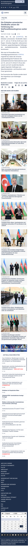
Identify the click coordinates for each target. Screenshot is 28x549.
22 (22, 526)
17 (4, 526)
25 (7, 528)
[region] (14, 407)
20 (15, 526)
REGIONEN (4, 471)
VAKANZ (3, 501)
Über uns (3, 495)
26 (11, 528)
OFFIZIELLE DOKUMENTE (7, 465)
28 (18, 528)
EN (5, 7)
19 (11, 526)
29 (22, 528)
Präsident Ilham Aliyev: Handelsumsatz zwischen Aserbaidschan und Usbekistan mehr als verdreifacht (13, 309)
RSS (2, 506)
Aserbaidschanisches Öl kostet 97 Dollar (13, 408)
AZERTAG (20, 37)
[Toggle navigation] (25, 12)
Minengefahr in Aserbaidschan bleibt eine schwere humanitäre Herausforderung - (13, 452)
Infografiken (5, 486)
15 (22, 524)
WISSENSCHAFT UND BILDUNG (9, 478)
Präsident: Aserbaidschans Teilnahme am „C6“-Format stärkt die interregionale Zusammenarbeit (13, 196)
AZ (1, 7)
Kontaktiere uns (6, 493)
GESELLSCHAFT (5, 473)
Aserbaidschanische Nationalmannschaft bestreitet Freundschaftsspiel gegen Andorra (13, 415)
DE (7, 7)
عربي (14, 7)
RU (3, 7)
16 (25, 524)
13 (15, 524)
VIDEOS (3, 488)
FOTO (2, 490)
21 (18, 526)
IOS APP (3, 510)
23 (25, 526)
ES (11, 7)
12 (11, 524)
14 (18, 524)
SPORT (2, 480)
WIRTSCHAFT (4, 469)
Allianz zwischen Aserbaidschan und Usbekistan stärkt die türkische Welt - (12, 384)
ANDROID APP (4, 508)
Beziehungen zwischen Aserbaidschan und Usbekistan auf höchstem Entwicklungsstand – (14, 367)
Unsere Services (6, 499)
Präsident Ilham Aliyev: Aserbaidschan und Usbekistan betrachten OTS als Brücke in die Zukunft (14, 224)
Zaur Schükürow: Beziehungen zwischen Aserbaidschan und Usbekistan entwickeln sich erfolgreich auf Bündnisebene (13, 359)
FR (9, 7)
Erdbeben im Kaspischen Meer (10, 390)
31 (4, 531)
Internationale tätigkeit (8, 497)
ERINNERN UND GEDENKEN (8, 484)
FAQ (2, 504)
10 (4, 524)
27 (15, 528)
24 (4, 528)
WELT (2, 482)
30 (25, 528)
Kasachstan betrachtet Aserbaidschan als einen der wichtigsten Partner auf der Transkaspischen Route (13, 116)
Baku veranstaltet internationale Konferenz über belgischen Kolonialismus (14, 170)
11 (7, 524)
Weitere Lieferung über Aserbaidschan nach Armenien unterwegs (13, 402)
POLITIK (4, 18)
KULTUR (3, 475)
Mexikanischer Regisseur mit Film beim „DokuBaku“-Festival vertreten (13, 430)
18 (7, 526)
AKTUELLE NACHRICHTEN (11, 355)
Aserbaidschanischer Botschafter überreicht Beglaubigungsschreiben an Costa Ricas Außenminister (14, 143)
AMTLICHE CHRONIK (6, 463)
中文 (17, 7)
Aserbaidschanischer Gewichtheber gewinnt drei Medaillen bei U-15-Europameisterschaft (11, 444)
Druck (13, 34)
